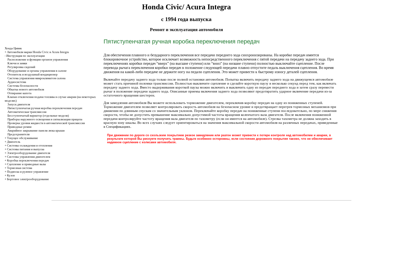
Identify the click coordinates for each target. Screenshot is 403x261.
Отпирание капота (19, 93)
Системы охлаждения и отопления (29, 145)
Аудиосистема (16, 82)
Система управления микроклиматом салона (36, 78)
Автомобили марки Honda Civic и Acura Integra (38, 52)
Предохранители (18, 134)
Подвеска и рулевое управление (28, 171)
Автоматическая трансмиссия (26, 112)
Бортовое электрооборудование (28, 179)
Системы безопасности (22, 85)
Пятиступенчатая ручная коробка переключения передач (44, 108)
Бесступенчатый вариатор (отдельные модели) (38, 115)
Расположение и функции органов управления (37, 59)
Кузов (11, 175)
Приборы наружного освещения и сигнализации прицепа (44, 119)
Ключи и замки (17, 63)
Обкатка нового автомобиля (25, 89)
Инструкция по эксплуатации (25, 55)
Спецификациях (118, 127)
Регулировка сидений (21, 67)
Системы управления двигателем (28, 156)
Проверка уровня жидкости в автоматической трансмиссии (46, 123)
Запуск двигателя (18, 104)
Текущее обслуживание (22, 138)
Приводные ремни (19, 127)
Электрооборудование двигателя (28, 153)
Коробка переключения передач (28, 160)
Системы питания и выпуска (25, 149)
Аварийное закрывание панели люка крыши (36, 130)
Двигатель (13, 141)
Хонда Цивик (13, 48)
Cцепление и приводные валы (26, 164)
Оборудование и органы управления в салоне (37, 70)
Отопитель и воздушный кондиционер (32, 74)
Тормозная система (19, 168)
